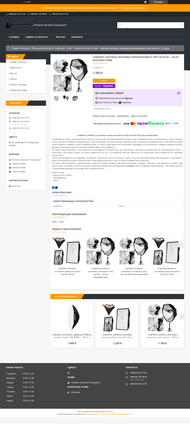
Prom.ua (109, 412)
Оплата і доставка (18, 84)
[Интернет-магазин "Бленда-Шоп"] (18, 25)
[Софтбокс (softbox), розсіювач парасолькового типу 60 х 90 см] (67, 250)
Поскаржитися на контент (97, 414)
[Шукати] (181, 25)
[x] (56, 188)
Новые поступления (133, 8)
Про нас (60, 37)
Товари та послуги (36, 37)
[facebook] (53, 188)
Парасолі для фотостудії (86, 48)
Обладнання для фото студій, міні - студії (52, 48)
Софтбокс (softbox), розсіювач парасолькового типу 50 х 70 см (167, 271)
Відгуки (13, 79)
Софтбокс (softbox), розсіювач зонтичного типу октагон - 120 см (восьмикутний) (163, 336)
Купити (104, 80)
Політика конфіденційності (121, 414)
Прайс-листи (15, 68)
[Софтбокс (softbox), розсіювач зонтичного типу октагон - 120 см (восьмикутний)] (100, 250)
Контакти (77, 37)
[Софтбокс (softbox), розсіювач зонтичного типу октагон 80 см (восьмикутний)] (133, 250)
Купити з (99, 86)
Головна (14, 37)
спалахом (130, 166)
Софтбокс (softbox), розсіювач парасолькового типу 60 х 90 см (67, 271)
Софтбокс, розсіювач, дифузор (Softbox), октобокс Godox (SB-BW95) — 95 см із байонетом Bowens (72, 336)
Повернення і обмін (18, 90)
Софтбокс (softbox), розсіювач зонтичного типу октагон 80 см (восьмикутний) (134, 271)
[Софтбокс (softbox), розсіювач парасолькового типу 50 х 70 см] (167, 250)
